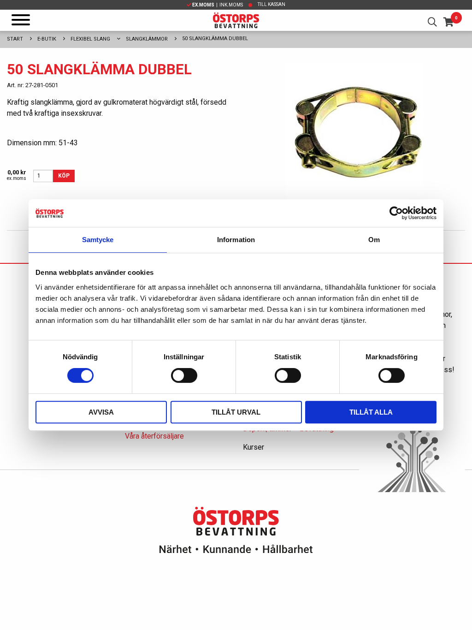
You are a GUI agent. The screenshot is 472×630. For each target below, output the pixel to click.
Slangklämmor (147, 39)
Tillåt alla (371, 412)
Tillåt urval (236, 412)
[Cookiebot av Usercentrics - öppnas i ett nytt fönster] (396, 213)
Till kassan (271, 4)
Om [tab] (374, 240)
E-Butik (46, 39)
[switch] (184, 375)
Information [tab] (236, 240)
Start (15, 39)
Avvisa (101, 412)
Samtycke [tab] (98, 240)
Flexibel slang (90, 39)
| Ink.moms (217, 4)
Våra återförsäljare (154, 436)
